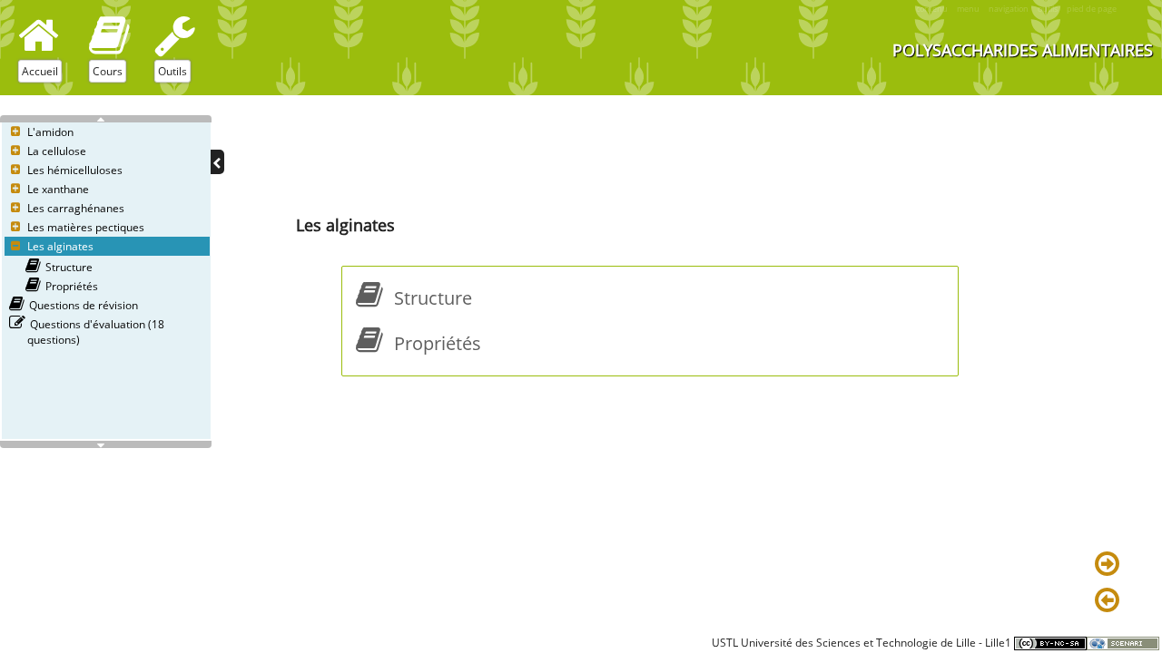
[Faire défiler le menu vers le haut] (106, 118)
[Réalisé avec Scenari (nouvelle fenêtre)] (1123, 642)
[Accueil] (38, 35)
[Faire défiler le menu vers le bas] (106, 444)
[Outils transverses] (174, 35)
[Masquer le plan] (217, 162)
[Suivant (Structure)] (1110, 565)
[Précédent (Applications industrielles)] (1110, 601)
